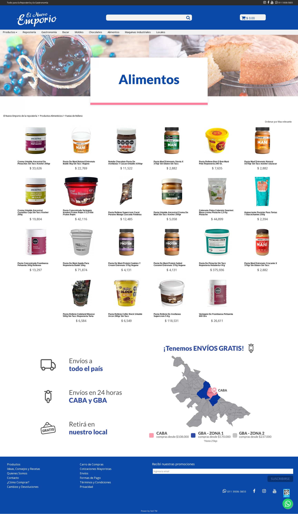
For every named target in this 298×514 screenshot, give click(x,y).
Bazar (65, 32)
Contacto (13, 478)
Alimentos (113, 32)
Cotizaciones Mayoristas (95, 469)
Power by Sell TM (149, 511)
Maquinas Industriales (138, 32)
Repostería (29, 32)
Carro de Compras (91, 464)
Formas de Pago (90, 478)
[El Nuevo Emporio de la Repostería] (36, 26)
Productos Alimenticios (51, 115)
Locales (160, 32)
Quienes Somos (17, 473)
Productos (9, 32)
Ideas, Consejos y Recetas (23, 469)
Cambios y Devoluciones (22, 487)
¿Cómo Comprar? (18, 482)
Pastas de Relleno (74, 115)
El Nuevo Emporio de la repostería (20, 115)
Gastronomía (49, 32)
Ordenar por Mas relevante (279, 121)
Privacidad (86, 487)
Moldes (79, 32)
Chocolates (95, 32)
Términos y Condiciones (95, 482)
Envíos (84, 473)
